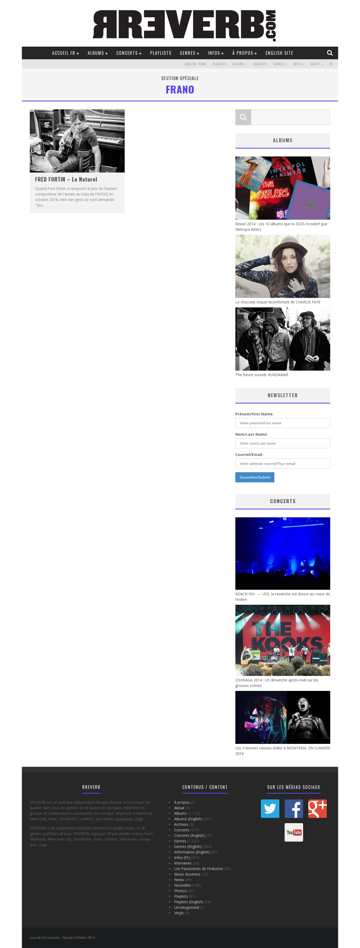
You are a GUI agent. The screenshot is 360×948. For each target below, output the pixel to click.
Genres (188, 53)
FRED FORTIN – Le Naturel (66, 179)
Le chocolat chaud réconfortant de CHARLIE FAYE (277, 301)
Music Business (187, 874)
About (315, 64)
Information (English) (192, 851)
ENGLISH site (279, 53)
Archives (181, 824)
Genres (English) (188, 846)
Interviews (183, 863)
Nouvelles (182, 885)
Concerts (127, 53)
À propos (242, 53)
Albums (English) (188, 818)
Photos (180, 890)
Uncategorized (186, 907)
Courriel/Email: (249, 454)
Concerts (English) (189, 835)
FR (331, 64)
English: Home (196, 64)
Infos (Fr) (182, 857)
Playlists (161, 53)
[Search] (330, 53)
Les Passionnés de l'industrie (198, 868)
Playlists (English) (188, 901)
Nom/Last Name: (251, 434)
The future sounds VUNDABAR (261, 374)
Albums (96, 53)
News (179, 879)
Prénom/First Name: (254, 413)
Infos (214, 53)
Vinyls (179, 912)
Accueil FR (63, 53)
